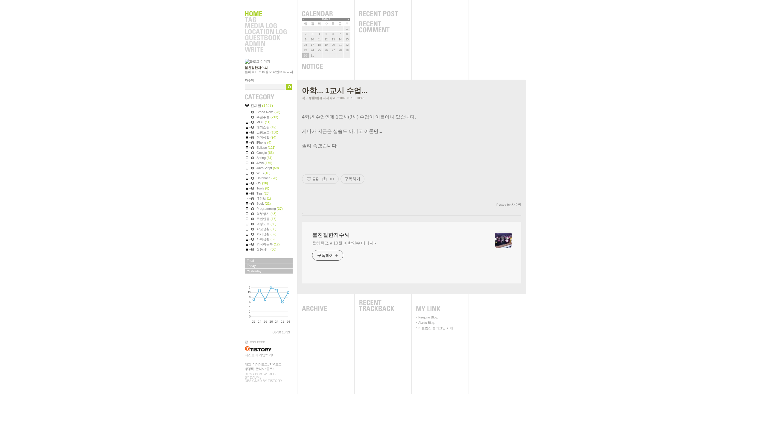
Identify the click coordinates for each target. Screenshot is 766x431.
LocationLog (266, 32)
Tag (266, 20)
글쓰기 (270, 369)
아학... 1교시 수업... (335, 90)
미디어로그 (260, 364)
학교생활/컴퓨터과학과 (319, 98)
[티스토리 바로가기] (269, 348)
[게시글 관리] (332, 178)
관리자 (260, 369)
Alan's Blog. (426, 322)
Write (266, 50)
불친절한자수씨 (256, 67)
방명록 (249, 369)
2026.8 (326, 19)
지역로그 (275, 364)
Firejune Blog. (428, 317)
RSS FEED (257, 342)
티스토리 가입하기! (259, 355)
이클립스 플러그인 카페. (436, 328)
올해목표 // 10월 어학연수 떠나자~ (344, 243)
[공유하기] (324, 178)
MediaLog (266, 26)
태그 (248, 364)
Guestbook (266, 38)
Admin (266, 44)
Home (266, 14)
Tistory (275, 381)
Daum (254, 377)
